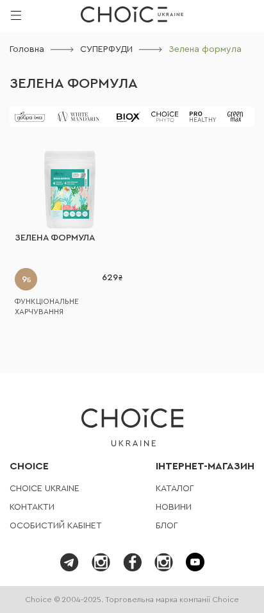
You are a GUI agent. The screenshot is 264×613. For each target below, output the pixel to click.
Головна (27, 49)
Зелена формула (74, 83)
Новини (174, 507)
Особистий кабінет (56, 525)
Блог (167, 525)
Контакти (32, 507)
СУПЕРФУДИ (106, 49)
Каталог (175, 488)
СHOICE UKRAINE (44, 488)
